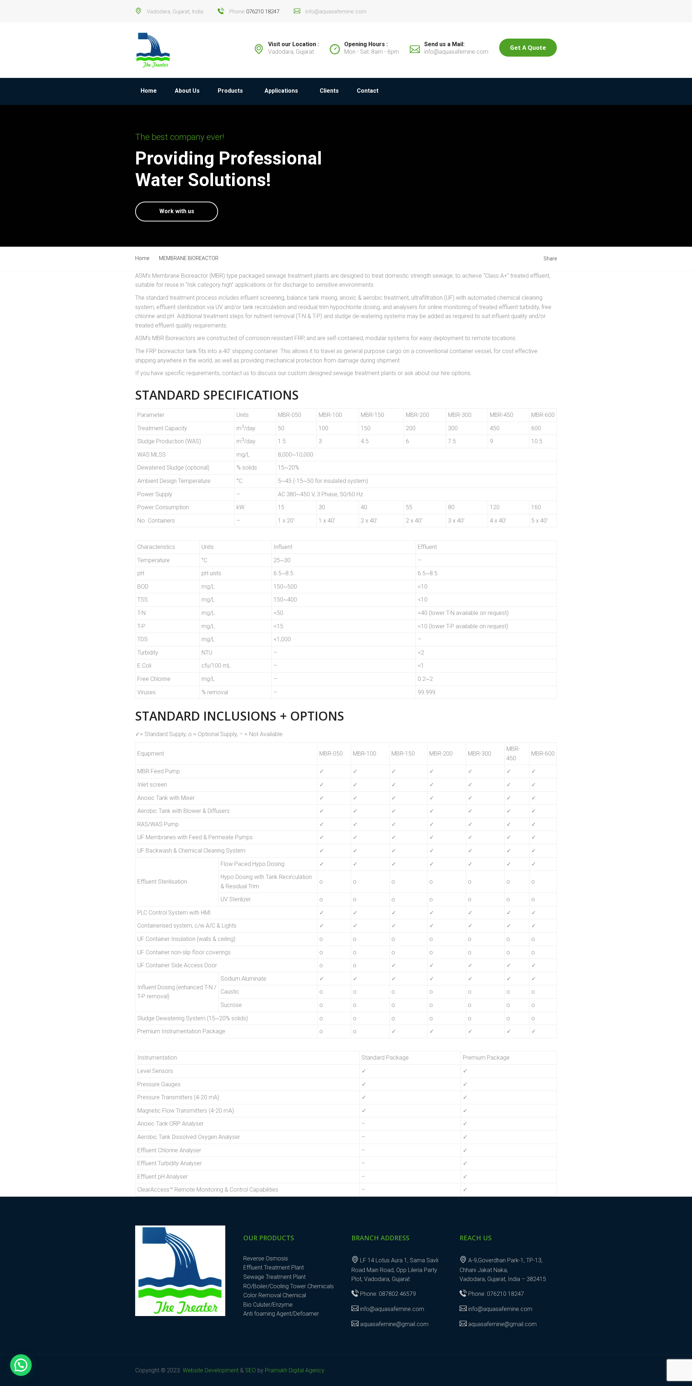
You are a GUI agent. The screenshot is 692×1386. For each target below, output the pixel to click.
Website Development (211, 1370)
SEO (250, 1370)
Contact (367, 90)
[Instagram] (553, 8)
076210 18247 (262, 11)
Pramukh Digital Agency (294, 1370)
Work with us (176, 211)
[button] (21, 1365)
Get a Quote (528, 48)
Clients (329, 90)
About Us (187, 90)
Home (149, 90)
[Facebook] (545, 8)
